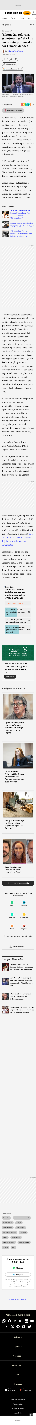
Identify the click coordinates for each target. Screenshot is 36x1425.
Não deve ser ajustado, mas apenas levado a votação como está (15, 629)
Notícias (4, 18)
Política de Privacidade (18, 1399)
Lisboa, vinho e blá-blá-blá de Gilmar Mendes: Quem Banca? (22, 224)
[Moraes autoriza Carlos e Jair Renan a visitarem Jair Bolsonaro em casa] (5, 996)
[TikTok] (6, 1326)
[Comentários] (5, 59)
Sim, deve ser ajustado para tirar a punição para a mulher (16, 621)
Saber (29, 18)
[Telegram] (18, 1326)
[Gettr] (23, 1326)
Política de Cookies (18, 1408)
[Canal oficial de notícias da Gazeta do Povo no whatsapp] (4, 1321)
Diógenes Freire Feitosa (15, 51)
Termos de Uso (18, 1404)
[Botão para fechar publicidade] (34, 1415)
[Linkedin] (26, 1321)
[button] (18, 947)
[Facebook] (9, 1321)
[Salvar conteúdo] (16, 59)
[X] (15, 1321)
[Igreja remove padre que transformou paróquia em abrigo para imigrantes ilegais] (18, 707)
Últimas (13, 18)
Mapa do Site (18, 1413)
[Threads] (12, 1326)
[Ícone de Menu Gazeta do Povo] (2, 13)
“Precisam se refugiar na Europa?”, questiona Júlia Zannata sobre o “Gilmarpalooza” (20, 214)
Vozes (22, 18)
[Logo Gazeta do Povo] (13, 13)
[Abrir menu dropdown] (33, 25)
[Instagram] (20, 1321)
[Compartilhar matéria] (11, 59)
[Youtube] (32, 1321)
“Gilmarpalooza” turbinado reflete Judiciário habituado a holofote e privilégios (22, 233)
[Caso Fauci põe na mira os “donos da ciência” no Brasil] (18, 851)
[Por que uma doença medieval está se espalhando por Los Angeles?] (18, 805)
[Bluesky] (29, 1326)
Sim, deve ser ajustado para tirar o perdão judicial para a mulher (15, 612)
